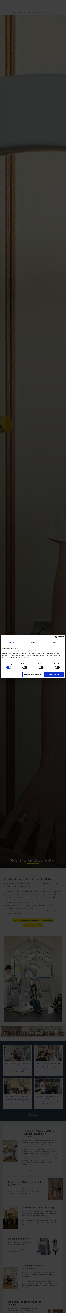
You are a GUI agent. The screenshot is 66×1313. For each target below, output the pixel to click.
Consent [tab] (11, 642)
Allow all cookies (54, 674)
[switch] (24, 667)
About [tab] (54, 642)
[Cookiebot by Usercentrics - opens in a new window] (56, 637)
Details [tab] (33, 642)
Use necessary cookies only (32, 674)
